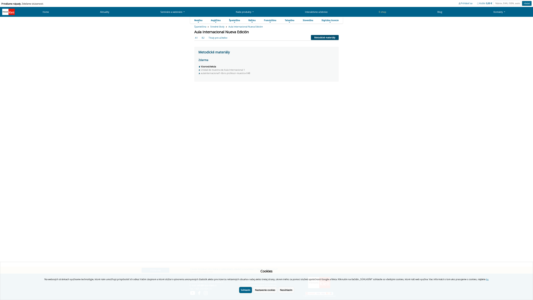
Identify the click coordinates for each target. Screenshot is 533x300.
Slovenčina (308, 20)
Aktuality (104, 11)
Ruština (252, 20)
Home (46, 11)
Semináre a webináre (171, 11)
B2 (203, 37)
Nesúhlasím (286, 290)
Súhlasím (245, 290)
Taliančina (289, 20)
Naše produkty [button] (244, 11)
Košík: (485, 3)
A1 (196, 37)
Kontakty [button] (498, 11)
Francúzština (270, 20)
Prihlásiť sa (466, 3)
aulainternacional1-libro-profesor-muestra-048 (225, 73)
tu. (487, 279)
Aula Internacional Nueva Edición (245, 26)
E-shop (382, 11)
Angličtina (216, 20)
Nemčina (198, 20)
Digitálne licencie (330, 20)
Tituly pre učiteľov (217, 37)
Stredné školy (217, 26)
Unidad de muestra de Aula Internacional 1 (222, 69)
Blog (439, 11)
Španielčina (234, 20)
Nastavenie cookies (265, 290)
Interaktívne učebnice (316, 11)
